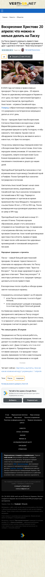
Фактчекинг (18, 417)
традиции (20, 378)
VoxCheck (20, 468)
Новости (22, 428)
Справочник (22, 449)
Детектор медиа (23, 464)
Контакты (9, 417)
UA (4, 56)
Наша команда (35, 415)
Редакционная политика (20, 415)
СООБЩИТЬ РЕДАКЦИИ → (22, 486)
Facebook (18, 504)
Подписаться (32, 400)
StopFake (13, 468)
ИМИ (14, 464)
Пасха (9, 378)
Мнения (22, 435)
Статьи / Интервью (22, 432)
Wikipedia (24, 504)
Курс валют (22, 446)
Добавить (12, 400)
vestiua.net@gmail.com (22, 488)
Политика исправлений (32, 417)
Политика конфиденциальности (14, 420)
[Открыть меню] (2, 11)
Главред (5, 108)
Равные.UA (22, 439)
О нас (7, 415)
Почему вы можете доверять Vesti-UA (14, 384)
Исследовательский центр (22, 442)
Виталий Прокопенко (33, 50)
